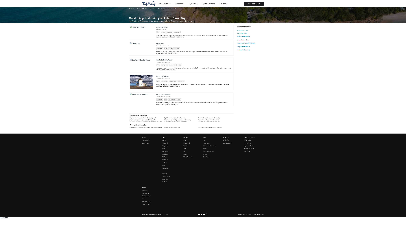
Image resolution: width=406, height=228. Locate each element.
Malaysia (165, 179)
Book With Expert (254, 4)
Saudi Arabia (166, 176)
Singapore (165, 146)
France (185, 154)
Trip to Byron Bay (242, 33)
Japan (164, 171)
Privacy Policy (146, 204)
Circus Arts (160, 44)
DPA (143, 199)
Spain (184, 148)
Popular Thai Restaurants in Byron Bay (209, 118)
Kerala (205, 148)
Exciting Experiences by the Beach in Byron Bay (143, 120)
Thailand (165, 143)
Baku (163, 165)
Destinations (163, 4)
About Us (144, 190)
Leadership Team (249, 148)
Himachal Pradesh (208, 151)
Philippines (165, 182)
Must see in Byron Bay (243, 36)
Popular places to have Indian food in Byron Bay (143, 118)
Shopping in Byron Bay (243, 47)
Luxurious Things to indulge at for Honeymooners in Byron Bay (147, 122)
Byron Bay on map (242, 30)
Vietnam (164, 157)
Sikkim (205, 154)
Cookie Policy (146, 196)
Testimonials (179, 4)
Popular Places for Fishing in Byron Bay (175, 122)
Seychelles (145, 143)
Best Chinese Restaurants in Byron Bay (209, 122)
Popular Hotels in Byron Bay (172, 127)
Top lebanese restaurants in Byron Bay (175, 118)
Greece (185, 146)
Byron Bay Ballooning (163, 94)
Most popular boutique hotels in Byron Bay (210, 127)
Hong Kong (165, 151)
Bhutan (164, 173)
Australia (226, 140)
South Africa (146, 140)
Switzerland (186, 143)
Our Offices (223, 4)
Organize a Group (208, 4)
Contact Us (145, 193)
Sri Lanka (165, 160)
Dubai (164, 140)
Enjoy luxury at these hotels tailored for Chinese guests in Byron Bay (147, 127)
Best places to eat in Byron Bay (246, 43)
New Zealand (227, 143)
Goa (204, 140)
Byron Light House (162, 76)
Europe (185, 140)
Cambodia (165, 168)
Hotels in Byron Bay (243, 40)
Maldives (165, 154)
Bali (163, 148)
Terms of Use (146, 201)
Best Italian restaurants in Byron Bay (208, 120)
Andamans (206, 143)
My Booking (193, 4)
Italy (184, 151)
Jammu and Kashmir (209, 146)
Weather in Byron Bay (243, 50)
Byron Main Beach (162, 27)
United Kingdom (187, 157)
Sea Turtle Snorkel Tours (164, 60)
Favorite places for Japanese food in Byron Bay (177, 120)
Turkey (164, 162)
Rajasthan (206, 157)
